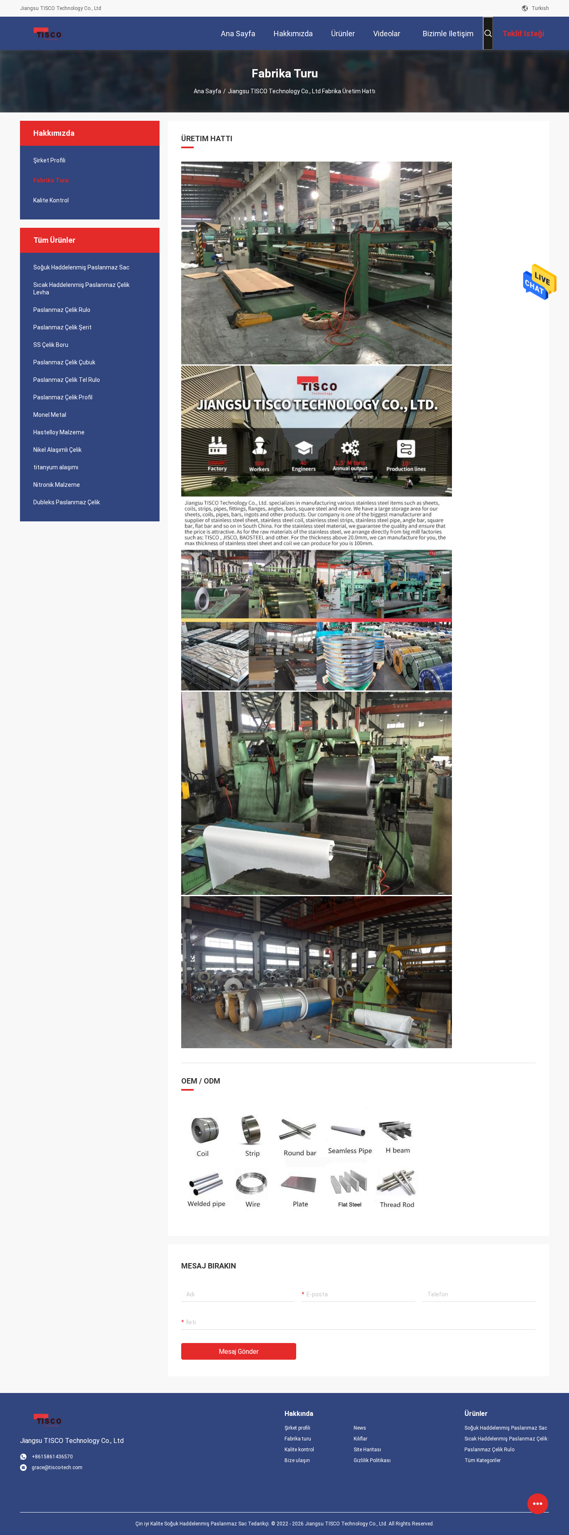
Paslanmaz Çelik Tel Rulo (66, 379)
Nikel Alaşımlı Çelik (57, 449)
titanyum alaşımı (55, 467)
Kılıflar (360, 1439)
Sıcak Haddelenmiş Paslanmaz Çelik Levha (81, 289)
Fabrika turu (51, 180)
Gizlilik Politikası (372, 1460)
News (360, 1428)
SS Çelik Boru (50, 344)
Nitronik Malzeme (56, 484)
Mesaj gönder (239, 1352)
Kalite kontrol (51, 200)
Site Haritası (367, 1450)
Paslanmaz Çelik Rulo (61, 310)
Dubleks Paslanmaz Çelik (66, 502)
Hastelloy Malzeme (59, 432)
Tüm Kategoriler (482, 1460)
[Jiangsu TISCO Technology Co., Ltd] (47, 33)
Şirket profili (297, 1428)
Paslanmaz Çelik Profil (62, 397)
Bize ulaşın (297, 1460)
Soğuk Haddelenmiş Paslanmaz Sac (81, 267)
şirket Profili (49, 160)
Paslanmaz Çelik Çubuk (64, 362)
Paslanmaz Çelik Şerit (62, 327)
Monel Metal (49, 414)
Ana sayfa (207, 91)
